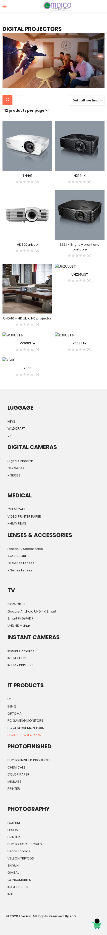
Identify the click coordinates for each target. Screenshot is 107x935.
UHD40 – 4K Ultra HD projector (27, 318)
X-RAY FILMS (16, 523)
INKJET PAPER (17, 886)
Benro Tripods (18, 851)
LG (9, 699)
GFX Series (15, 468)
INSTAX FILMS (17, 658)
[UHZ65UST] (65, 266)
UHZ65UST (79, 274)
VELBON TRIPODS (20, 858)
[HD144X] (80, 145)
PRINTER (13, 788)
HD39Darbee (27, 244)
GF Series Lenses (20, 563)
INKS (10, 894)
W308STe (27, 343)
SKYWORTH (16, 604)
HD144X (80, 175)
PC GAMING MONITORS (25, 720)
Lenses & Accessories (25, 548)
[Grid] (7, 100)
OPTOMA (14, 713)
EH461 (27, 175)
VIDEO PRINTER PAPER (24, 516)
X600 (27, 368)
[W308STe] (12, 335)
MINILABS (14, 781)
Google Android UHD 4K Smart (31, 611)
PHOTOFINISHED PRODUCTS (29, 760)
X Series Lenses (19, 570)
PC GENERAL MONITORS (25, 727)
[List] (20, 100)
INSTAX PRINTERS (20, 665)
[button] (86, 100)
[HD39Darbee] (27, 214)
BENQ (11, 706)
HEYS (11, 421)
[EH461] (27, 145)
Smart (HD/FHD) (20, 618)
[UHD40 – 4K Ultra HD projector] (27, 288)
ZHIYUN (13, 865)
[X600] (8, 360)
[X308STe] (64, 335)
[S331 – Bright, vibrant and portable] (80, 214)
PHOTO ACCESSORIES (24, 844)
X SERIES (13, 475)
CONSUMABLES (19, 879)
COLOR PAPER (18, 774)
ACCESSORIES (18, 555)
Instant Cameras (20, 651)
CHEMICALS (16, 509)
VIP (9, 435)
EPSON (12, 830)
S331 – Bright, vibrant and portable (80, 247)
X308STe (80, 343)
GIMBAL (13, 872)
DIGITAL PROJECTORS (24, 734)
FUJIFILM (13, 822)
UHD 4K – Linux (18, 625)
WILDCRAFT (16, 428)
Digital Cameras (20, 461)
